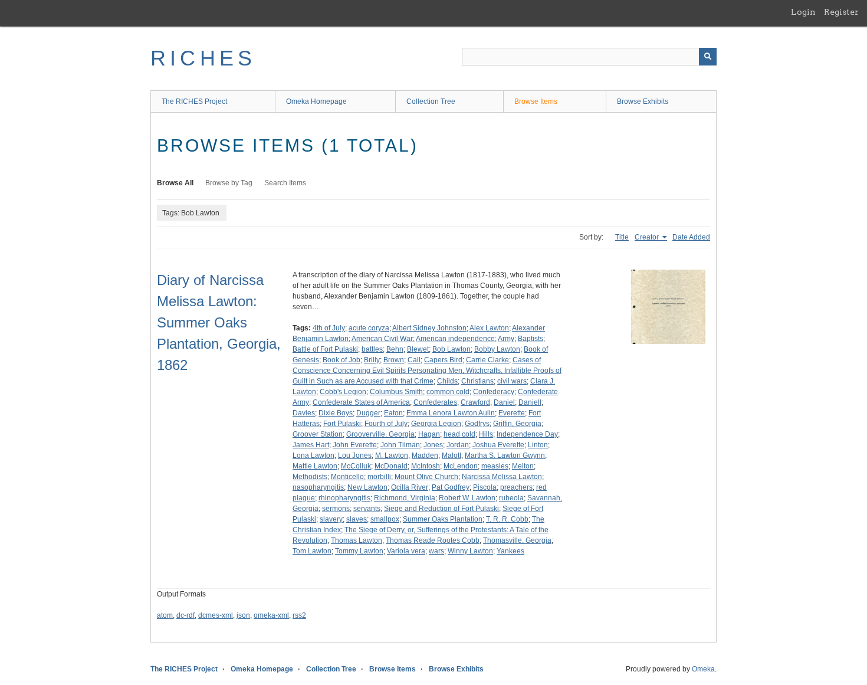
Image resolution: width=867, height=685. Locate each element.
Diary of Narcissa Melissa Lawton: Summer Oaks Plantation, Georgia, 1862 (219, 322)
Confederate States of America (361, 402)
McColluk (356, 466)
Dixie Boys (335, 413)
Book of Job (341, 360)
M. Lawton (391, 455)
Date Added (691, 237)
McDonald (391, 466)
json (243, 615)
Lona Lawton (313, 455)
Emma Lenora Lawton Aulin (450, 413)
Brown (393, 360)
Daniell (529, 402)
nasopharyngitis (318, 487)
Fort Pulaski (342, 423)
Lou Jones (355, 455)
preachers (516, 487)
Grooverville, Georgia (380, 434)
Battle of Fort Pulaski (325, 349)
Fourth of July (386, 423)
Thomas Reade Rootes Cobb (433, 540)
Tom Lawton (312, 551)
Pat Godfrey (450, 487)
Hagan (429, 434)
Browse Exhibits (642, 101)
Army (506, 339)
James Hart (311, 445)
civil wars (512, 381)
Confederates (435, 402)
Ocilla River (409, 487)
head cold (459, 434)
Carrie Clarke (487, 360)
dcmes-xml (215, 615)
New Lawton (367, 487)
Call (414, 360)
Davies (304, 413)
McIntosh (425, 466)
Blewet (418, 349)
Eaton (393, 413)
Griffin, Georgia (517, 423)
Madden (425, 455)
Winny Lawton (470, 551)
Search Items (285, 183)
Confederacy (493, 392)
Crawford (475, 402)
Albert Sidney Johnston (429, 328)
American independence (455, 339)
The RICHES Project (194, 101)
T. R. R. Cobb (507, 519)
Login (803, 12)
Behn (394, 349)
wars (436, 551)
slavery (331, 519)
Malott (451, 455)
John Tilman (400, 445)
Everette (511, 413)
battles (372, 349)
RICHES (203, 58)
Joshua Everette (498, 445)
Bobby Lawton (497, 349)
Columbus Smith (396, 392)
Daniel (504, 402)
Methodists (310, 477)
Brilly (372, 360)
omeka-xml (271, 615)
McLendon (461, 466)
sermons (336, 508)
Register (841, 12)
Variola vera (406, 551)
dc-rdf (185, 615)
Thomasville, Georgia (517, 540)
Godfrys (477, 423)
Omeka (703, 669)
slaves (356, 519)
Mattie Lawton (315, 466)
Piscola (485, 487)
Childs (447, 381)
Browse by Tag (228, 183)
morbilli (379, 477)
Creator (648, 237)
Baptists (530, 339)
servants (366, 508)
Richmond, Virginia (404, 498)
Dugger (368, 413)
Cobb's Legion (343, 392)
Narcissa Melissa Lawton (502, 477)
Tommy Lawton (359, 551)
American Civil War (382, 339)
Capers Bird (443, 360)
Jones (433, 445)
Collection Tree (430, 101)
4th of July (329, 328)
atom (165, 615)
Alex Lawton (489, 328)
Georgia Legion (436, 423)
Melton (523, 466)
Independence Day (527, 434)
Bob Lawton (451, 349)
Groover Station (318, 434)
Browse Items (535, 101)
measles (494, 466)
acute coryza (369, 328)
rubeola (511, 498)
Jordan (457, 445)
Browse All (175, 183)
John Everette (355, 445)
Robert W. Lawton (467, 498)
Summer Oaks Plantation (442, 519)
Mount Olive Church (426, 477)
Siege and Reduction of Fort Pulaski (441, 508)
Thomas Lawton (356, 540)
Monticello (347, 477)
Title (622, 237)
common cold (447, 392)
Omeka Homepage (316, 101)
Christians (477, 381)
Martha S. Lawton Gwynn (505, 455)
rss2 (299, 615)
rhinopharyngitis (344, 498)
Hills (486, 434)
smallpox (384, 519)
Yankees (510, 551)
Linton (538, 445)
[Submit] (708, 56)
